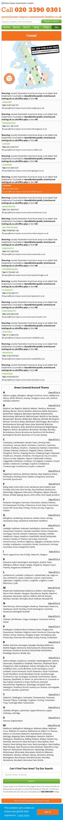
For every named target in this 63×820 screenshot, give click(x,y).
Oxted (5, 622)
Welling (28, 739)
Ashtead (6, 400)
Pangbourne (47, 629)
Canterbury (8, 445)
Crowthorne (21, 466)
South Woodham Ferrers (29, 674)
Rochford (17, 650)
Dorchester (8, 476)
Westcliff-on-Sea (51, 747)
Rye (28, 653)
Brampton (15, 427)
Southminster (44, 676)
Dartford (25, 474)
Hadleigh (7, 528)
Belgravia (18, 413)
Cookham (27, 461)
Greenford (23, 520)
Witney (33, 755)
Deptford (47, 474)
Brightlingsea (51, 427)
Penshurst (42, 632)
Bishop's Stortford (11, 421)
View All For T (54, 694)
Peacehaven (8, 632)
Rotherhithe (46, 650)
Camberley (7, 442)
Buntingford (8, 435)
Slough (53, 666)
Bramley (6, 427)
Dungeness (40, 476)
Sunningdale (53, 687)
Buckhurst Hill (39, 432)
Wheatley (49, 749)
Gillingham (7, 518)
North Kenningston (35, 609)
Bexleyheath (8, 419)
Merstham (17, 596)
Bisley (22, 421)
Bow (33, 424)
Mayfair (45, 593)
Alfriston (19, 398)
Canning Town (44, 442)
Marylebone (35, 593)
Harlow (43, 531)
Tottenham (50, 700)
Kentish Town (46, 562)
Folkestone (30, 505)
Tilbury (14, 700)
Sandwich (31, 660)
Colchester (18, 461)
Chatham (43, 447)
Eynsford (55, 495)
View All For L (54, 572)
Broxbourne (27, 432)
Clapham (21, 458)
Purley (36, 637)
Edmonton (28, 492)
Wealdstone (19, 739)
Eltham (6, 495)
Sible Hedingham (21, 666)
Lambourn (28, 575)
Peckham (19, 632)
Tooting (40, 700)
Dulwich (31, 476)
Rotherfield (35, 650)
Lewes (20, 577)
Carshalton (31, 445)
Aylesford (15, 400)
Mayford (53, 593)
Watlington (8, 739)
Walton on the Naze (11, 733)
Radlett (6, 645)
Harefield (36, 531)
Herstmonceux (9, 541)
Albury (6, 398)
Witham (25, 755)
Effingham (38, 492)
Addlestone (54, 395)
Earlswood (34, 487)
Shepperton (8, 666)
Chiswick (17, 455)
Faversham (35, 502)
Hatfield (50, 533)
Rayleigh (32, 645)
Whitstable (19, 752)
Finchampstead (10, 505)
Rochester (7, 650)
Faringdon (16, 502)
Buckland (50, 432)
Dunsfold (7, 479)
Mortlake (24, 598)
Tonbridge (22, 700)
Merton (26, 596)
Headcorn (24, 536)
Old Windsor (16, 619)
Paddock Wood (21, 629)
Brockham (34, 429)
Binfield (44, 419)
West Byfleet (43, 741)
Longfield (33, 580)
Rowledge (7, 653)
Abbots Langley (10, 395)
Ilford (5, 554)
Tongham (32, 700)
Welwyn (35, 739)
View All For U (54, 707)
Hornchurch (44, 544)
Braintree (49, 424)
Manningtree (49, 590)
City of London (50, 455)
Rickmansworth (34, 647)
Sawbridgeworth (44, 660)
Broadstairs (24, 429)
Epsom (27, 495)
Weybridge (39, 749)
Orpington (33, 619)
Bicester (18, 419)
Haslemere (33, 533)
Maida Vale (8, 590)
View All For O (54, 616)
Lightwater (7, 580)
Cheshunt (23, 450)
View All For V (54, 717)
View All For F (54, 499)
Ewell (48, 495)
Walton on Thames (49, 731)
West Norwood (22, 747)
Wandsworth (36, 733)
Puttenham (52, 637)
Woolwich (18, 760)
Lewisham (28, 577)
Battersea (37, 411)
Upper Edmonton (38, 710)
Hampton (18, 531)
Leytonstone (46, 577)
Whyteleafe (30, 752)
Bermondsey (8, 416)
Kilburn (16, 565)
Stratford (18, 687)
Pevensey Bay (53, 632)
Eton (43, 495)
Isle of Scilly (25, 554)
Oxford (51, 619)
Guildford (43, 520)
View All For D (54, 471)
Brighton (7, 429)
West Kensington (40, 744)
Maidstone (30, 590)
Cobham (48, 458)
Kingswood (16, 567)
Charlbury (15, 447)
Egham (46, 492)
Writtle (40, 760)
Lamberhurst (9, 575)
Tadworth (7, 697)
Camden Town (30, 442)
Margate (25, 593)
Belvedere (27, 413)
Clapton (28, 458)
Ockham (6, 619)
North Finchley (19, 609)
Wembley (7, 741)
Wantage (7, 736)
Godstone (28, 518)
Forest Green (52, 505)
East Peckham (38, 489)
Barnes (14, 411)
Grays (15, 520)
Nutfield (26, 611)
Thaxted (6, 700)
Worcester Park (30, 760)
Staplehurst (21, 684)
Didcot (54, 474)
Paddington (8, 629)
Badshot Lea (8, 408)
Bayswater (52, 411)
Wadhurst (7, 728)
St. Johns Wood (38, 679)
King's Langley (26, 565)
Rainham (14, 645)
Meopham (7, 596)
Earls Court (24, 487)
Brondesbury (9, 432)
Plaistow (21, 635)
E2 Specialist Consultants (33, 800)
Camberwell (18, 442)
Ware (22, 736)
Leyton (37, 577)
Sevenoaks (7, 663)
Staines (10, 682)
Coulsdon (48, 461)
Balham (34, 408)
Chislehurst (8, 455)
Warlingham (31, 736)
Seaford (55, 660)
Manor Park (8, 593)
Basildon (28, 411)
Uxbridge (16, 713)
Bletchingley (41, 421)
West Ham (27, 744)
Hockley (6, 544)
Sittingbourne (43, 666)
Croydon (31, 466)
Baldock (26, 408)
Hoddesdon (16, 544)
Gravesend (7, 520)
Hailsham (16, 528)
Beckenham (8, 413)
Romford (25, 650)
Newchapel (44, 606)
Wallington (28, 728)
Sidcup (33, 666)
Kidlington (7, 565)
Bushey (44, 435)
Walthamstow (34, 731)
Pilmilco (6, 635)
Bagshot (18, 408)
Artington (35, 398)
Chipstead (55, 453)
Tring (5, 702)
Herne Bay (32, 539)
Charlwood (34, 447)
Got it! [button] (48, 812)
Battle (44, 411)
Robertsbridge (47, 647)
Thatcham (50, 697)
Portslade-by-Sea (48, 635)
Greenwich (33, 520)
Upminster (24, 710)
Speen (53, 676)
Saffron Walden (10, 660)
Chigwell (32, 450)
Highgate (38, 541)
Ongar (25, 619)
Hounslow (7, 547)
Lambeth (19, 575)
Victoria (6, 720)
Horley (35, 544)
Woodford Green (33, 757)
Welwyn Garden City (48, 739)
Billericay (37, 419)
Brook (18, 432)
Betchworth (20, 416)
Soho (14, 668)
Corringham (38, 461)
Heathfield (34, 536)
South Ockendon (34, 671)
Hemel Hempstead (48, 536)
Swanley (15, 690)
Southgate (23, 676)
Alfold (12, 398)
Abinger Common (34, 395)
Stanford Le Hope (22, 682)
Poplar (37, 635)
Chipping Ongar (43, 453)
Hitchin (56, 541)
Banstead (51, 408)
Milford (33, 596)
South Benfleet (24, 668)
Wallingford (18, 728)
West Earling (16, 744)
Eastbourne (50, 489)
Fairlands (7, 502)
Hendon (6, 539)
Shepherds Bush (50, 663)
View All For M (54, 587)
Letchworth (12, 577)
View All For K (54, 559)
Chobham (26, 455)
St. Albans (26, 679)
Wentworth (17, 741)
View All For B (54, 405)
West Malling (53, 744)
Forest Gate (41, 505)
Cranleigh (25, 463)
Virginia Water (17, 720)
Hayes (16, 536)
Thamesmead (39, 697)
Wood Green (20, 757)
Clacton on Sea (9, 458)
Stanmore (34, 682)
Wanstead (47, 733)
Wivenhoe (41, 755)
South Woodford (10, 674)
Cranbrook (15, 463)
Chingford (7, 453)
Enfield (13, 495)
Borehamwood (9, 424)
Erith (33, 495)
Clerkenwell (38, 458)
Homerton (27, 544)
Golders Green (39, 518)
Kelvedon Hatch (10, 562)
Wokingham (8, 757)
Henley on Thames (19, 539)
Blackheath (30, 421)
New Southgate (22, 606)
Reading (40, 645)
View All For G (54, 515)
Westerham (17, 749)
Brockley (43, 429)
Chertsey (14, 450)
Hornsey (54, 544)
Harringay (7, 533)
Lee (47, 575)
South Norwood (19, 671)
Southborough (47, 674)
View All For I (54, 551)
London (25, 580)
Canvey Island (20, 445)
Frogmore (49, 507)
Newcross (54, 606)
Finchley (21, 505)
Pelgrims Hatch (30, 632)
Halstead (25, 528)
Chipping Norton (28, 453)
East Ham (15, 489)
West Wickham (36, 747)
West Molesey (9, 747)
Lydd (15, 583)
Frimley (26, 507)
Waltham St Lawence (18, 731)
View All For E (54, 483)
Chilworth (48, 450)
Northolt (48, 609)
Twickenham (28, 702)
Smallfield (7, 668)
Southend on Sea (10, 676)
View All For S (54, 657)
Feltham (51, 502)
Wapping (15, 736)
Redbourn (49, 645)
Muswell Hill (47, 598)
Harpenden (53, 531)
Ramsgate (23, 645)
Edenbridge (8, 492)
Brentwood (40, 427)
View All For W (54, 725)
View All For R (54, 642)
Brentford (30, 427)
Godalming (18, 518)
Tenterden (27, 697)
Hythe (32, 547)
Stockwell (41, 684)
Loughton (43, 580)
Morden (15, 598)
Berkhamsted (46, 413)
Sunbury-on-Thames (38, 687)
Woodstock (8, 760)
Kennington (23, 562)
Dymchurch (17, 479)
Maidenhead (18, 590)
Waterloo (41, 736)
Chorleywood (37, 455)
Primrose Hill (19, 637)
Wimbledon (8, 755)
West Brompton (30, 741)
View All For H (54, 525)
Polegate (29, 635)
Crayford (33, 463)
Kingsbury (37, 565)
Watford (49, 736)
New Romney (9, 606)
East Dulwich (45, 487)
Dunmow (50, 476)
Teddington (17, 697)
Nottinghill (17, 611)
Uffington (15, 710)
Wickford (40, 752)
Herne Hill (42, 539)
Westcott (7, 749)
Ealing (5, 487)
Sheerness (37, 663)
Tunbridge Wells (15, 702)
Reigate (13, 647)
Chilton (40, 450)
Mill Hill (41, 596)
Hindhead (47, 541)
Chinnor (16, 453)
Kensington (34, 562)
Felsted (44, 502)
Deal (40, 474)
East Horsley (25, 489)
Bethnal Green (32, 416)
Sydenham (24, 690)
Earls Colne (14, 487)
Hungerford (23, 547)
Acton (45, 395)
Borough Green (23, 424)
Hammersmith (47, 528)
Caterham (51, 445)
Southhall (33, 676)
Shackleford (18, 663)
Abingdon (21, 395)
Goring (49, 518)
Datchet (33, 474)
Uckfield (6, 710)
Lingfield (17, 580)
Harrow (16, 533)
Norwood (7, 611)
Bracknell (40, 424)
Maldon (39, 590)
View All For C (54, 439)
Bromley (51, 429)
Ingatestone (14, 554)
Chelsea (6, 450)
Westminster (28, 749)
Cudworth (40, 466)
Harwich (23, 533)
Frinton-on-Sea (37, 507)
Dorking (17, 476)
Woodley (46, 757)
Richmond (21, 647)
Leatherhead (39, 575)
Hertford (21, 541)
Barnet (21, 411)
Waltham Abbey (41, 728)
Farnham (26, 502)
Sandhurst (22, 660)
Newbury (34, 606)
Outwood (43, 619)
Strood (25, 687)
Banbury (42, 408)
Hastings (42, 533)
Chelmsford (53, 447)
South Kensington (39, 668)
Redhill (6, 647)
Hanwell (27, 531)
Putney (43, 637)
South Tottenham (50, 671)
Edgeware (18, 492)
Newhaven (7, 609)
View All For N (54, 603)
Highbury (29, 541)
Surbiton (7, 690)
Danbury (17, 474)
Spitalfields (16, 679)
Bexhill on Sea (46, 416)
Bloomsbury (53, 421)
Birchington (54, 419)
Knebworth (26, 567)
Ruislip (23, 653)
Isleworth (35, 554)
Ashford (53, 398)
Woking (50, 755)
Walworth (25, 733)
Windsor (17, 755)
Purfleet (29, 637)
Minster (48, 596)
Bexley (55, 416)
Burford (18, 435)
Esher (38, 495)
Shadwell (28, 663)
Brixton (15, 429)
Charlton (24, 447)
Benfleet (36, 413)
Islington (43, 554)
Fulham (6, 510)
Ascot (42, 398)
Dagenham (8, 474)
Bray (23, 427)
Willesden (48, 752)
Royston (16, 653)
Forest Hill (7, 507)
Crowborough (9, 466)
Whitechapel (8, 752)
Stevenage (31, 684)
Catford (6, 447)
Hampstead (8, 531)
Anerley (27, 398)
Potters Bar (8, 637)
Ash (47, 398)
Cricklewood (43, 463)
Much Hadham (34, 598)
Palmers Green (34, 629)
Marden (17, 593)
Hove (15, 547)
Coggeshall (7, 461)
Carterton (41, 445)
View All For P (54, 626)
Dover (24, 476)
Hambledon (34, 528)
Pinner (13, 635)
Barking (6, 411)
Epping (20, 495)
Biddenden (27, 419)
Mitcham (7, 598)
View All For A (54, 392)
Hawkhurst (8, 536)
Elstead (53, 492)
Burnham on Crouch (31, 435)
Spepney (7, 679)
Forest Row (18, 507)
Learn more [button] (23, 815)
